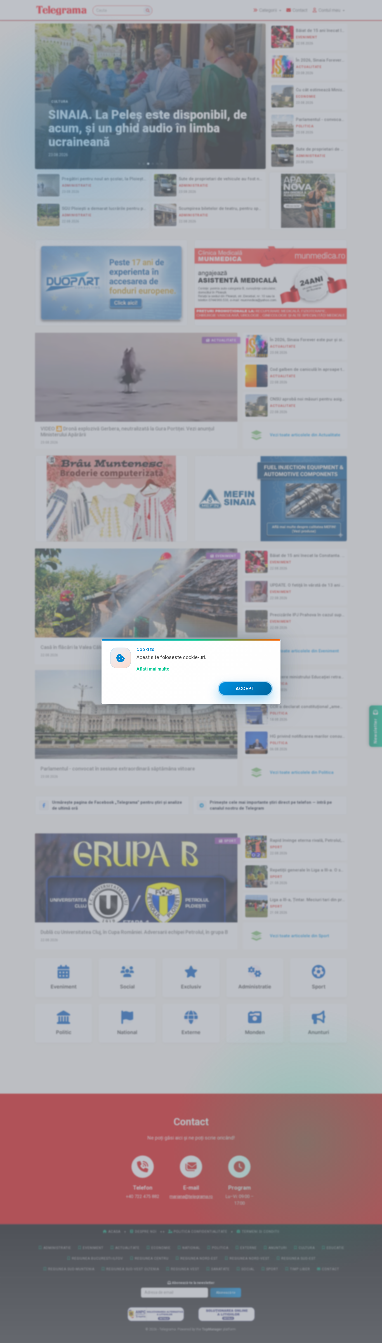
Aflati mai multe (152, 669)
